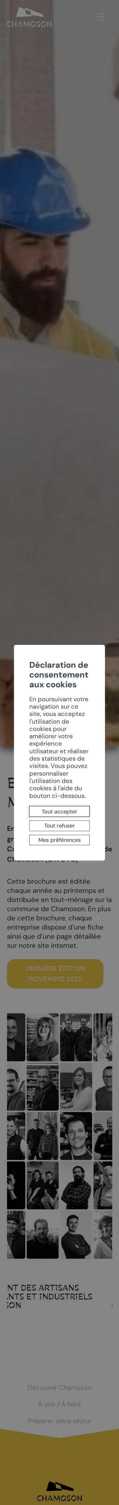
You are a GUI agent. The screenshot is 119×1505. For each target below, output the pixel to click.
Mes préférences (59, 840)
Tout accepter (59, 811)
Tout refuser (59, 825)
